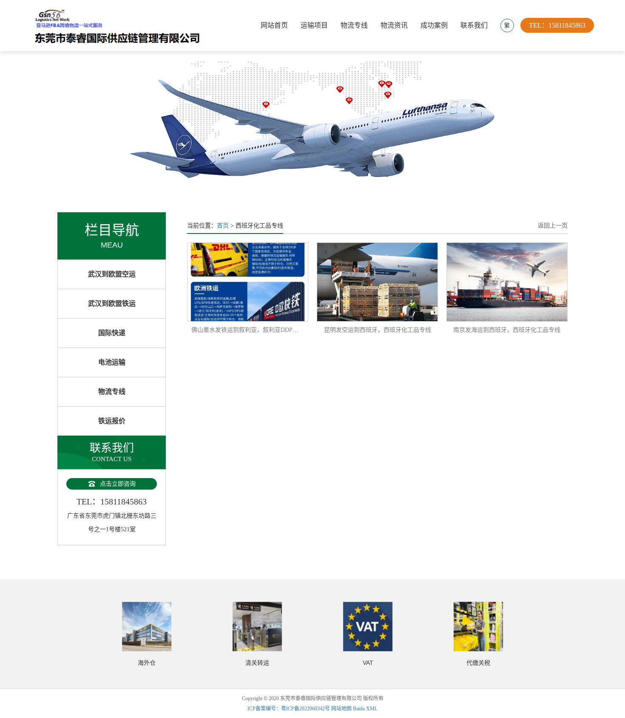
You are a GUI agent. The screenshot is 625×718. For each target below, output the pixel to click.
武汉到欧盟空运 (112, 274)
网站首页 (274, 25)
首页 (223, 225)
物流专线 (354, 25)
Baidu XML (365, 709)
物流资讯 (394, 25)
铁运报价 (111, 421)
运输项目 (314, 25)
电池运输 (111, 362)
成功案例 (434, 25)
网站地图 (341, 709)
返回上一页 (553, 225)
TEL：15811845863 (557, 25)
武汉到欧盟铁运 (112, 303)
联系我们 (474, 25)
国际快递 (111, 332)
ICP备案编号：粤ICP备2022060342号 (289, 709)
